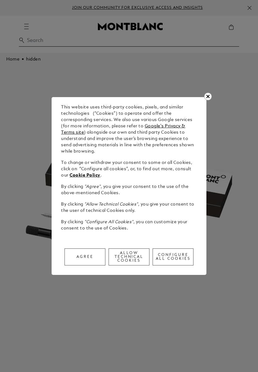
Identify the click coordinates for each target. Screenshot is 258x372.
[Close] (208, 96)
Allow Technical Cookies (129, 257)
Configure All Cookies (173, 257)
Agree (84, 257)
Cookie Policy (85, 175)
